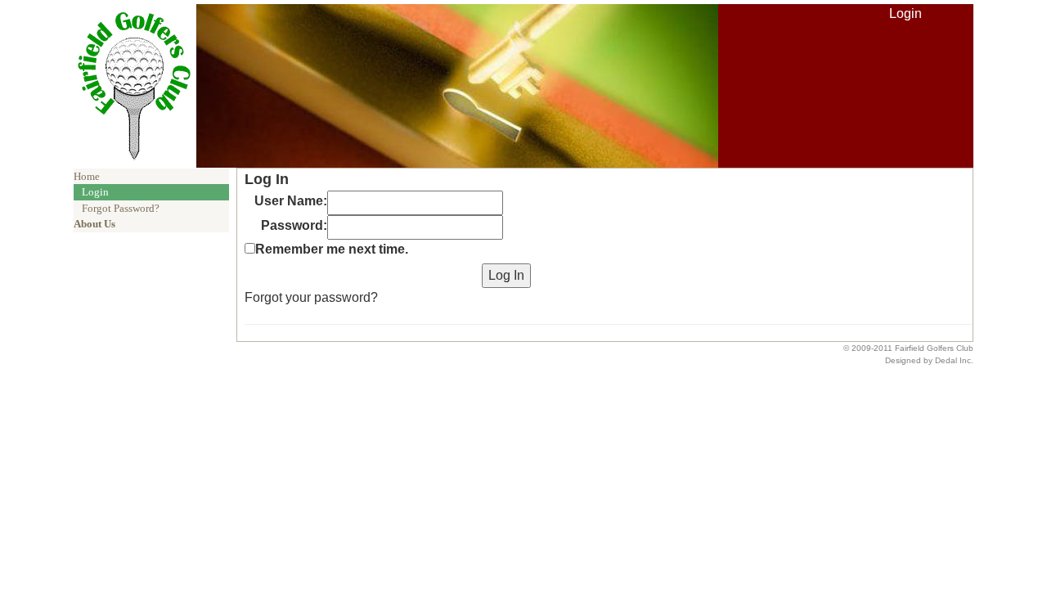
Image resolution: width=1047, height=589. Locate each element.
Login (905, 13)
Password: (294, 225)
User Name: (290, 201)
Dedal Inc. (954, 360)
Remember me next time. (331, 249)
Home (87, 176)
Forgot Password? (121, 208)
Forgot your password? (311, 297)
